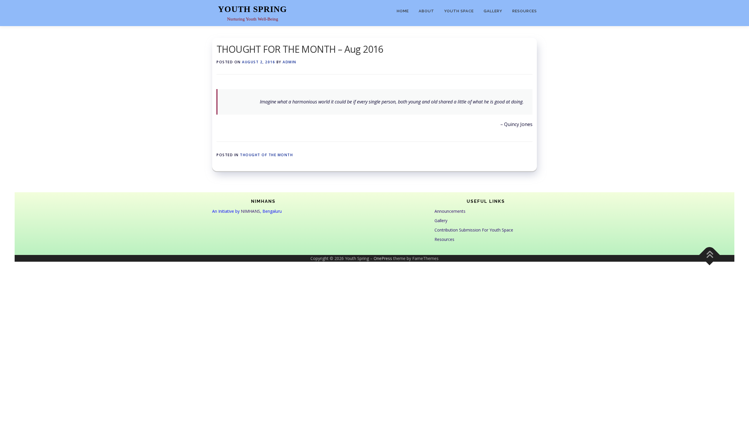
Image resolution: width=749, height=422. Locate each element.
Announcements (449, 211)
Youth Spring (252, 9)
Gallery (493, 11)
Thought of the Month (266, 154)
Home (403, 11)
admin (289, 61)
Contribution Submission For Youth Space (473, 230)
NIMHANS (250, 211)
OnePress (383, 258)
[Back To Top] (709, 254)
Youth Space (459, 11)
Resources (524, 11)
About (426, 11)
